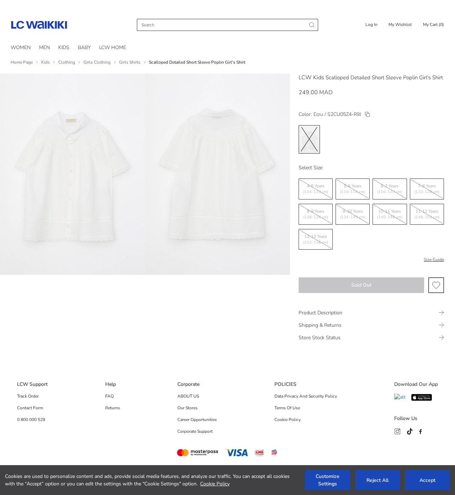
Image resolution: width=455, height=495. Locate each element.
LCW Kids (311, 77)
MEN (44, 47)
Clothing (66, 62)
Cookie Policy (215, 483)
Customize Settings (327, 480)
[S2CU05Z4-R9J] (367, 114)
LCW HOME (112, 47)
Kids (45, 62)
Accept (427, 480)
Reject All (377, 480)
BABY (84, 47)
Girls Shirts (129, 62)
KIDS (63, 47)
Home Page (22, 62)
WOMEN (21, 47)
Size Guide (434, 259)
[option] (309, 139)
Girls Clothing (97, 62)
